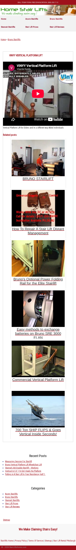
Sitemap (6, 520)
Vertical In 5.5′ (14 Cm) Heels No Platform (23, 471)
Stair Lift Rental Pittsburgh (64, 540)
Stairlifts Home (7, 540)
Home (3, 19)
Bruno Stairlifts (56, 19)
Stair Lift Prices (31, 27)
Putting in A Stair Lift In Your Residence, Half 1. (25, 474)
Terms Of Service (35, 540)
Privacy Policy (21, 540)
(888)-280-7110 (53, 2)
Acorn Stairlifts (31, 19)
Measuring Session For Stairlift (18, 461)
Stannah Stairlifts (8, 27)
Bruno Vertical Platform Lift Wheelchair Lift (23, 464)
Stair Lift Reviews (57, 27)
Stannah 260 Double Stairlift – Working (21, 468)
